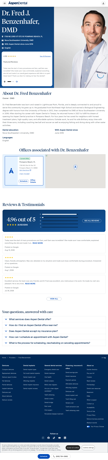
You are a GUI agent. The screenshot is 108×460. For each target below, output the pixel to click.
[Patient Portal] (103, 3)
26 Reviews (23, 225)
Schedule (43, 456)
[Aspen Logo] (17, 3)
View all (54, 299)
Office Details (33, 181)
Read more (38, 243)
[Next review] (16, 81)
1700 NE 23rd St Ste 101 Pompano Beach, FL (23, 37)
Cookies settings (88, 447)
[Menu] (5, 3)
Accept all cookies (73, 447)
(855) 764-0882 (62, 456)
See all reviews (91, 221)
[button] (75, 167)
